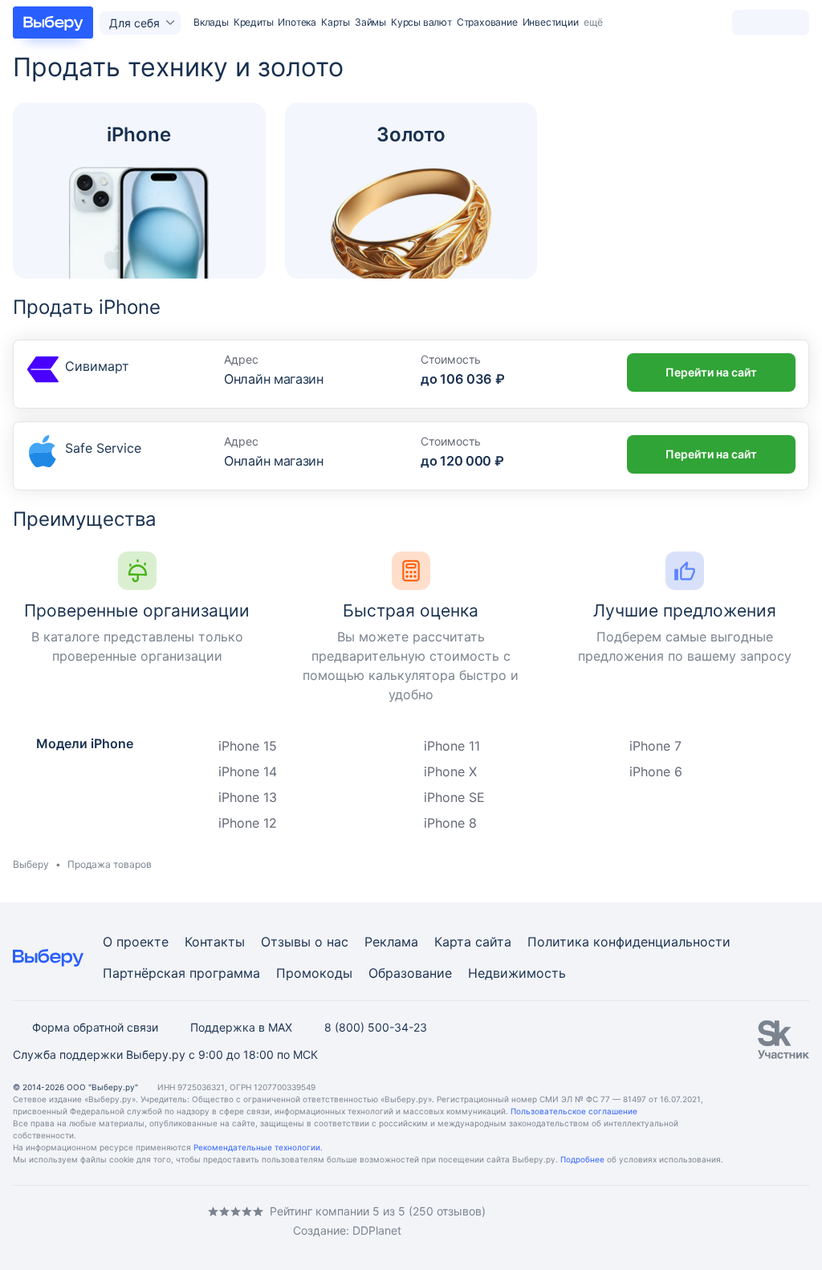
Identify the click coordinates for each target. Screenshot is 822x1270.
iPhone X (450, 771)
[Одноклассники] (51, 1221)
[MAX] (83, 1221)
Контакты (215, 942)
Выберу (31, 864)
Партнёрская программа (181, 973)
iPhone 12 (247, 823)
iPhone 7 (655, 746)
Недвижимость (517, 973)
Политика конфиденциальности (628, 942)
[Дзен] (115, 1221)
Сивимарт (97, 366)
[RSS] (147, 1221)
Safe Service (103, 448)
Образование (410, 973)
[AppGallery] (778, 1222)
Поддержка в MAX (241, 1027)
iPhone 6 (655, 771)
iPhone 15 (247, 746)
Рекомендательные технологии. (258, 1147)
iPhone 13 (247, 797)
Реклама (391, 942)
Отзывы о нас (304, 942)
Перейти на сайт (711, 372)
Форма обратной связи (95, 1027)
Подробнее (582, 1159)
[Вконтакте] (19, 1221)
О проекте (136, 942)
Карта (452, 942)
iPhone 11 (452, 746)
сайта (493, 942)
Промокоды (314, 973)
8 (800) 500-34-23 (375, 1027)
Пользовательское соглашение (574, 1111)
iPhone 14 (247, 771)
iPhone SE (454, 797)
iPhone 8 (450, 823)
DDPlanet (376, 1230)
